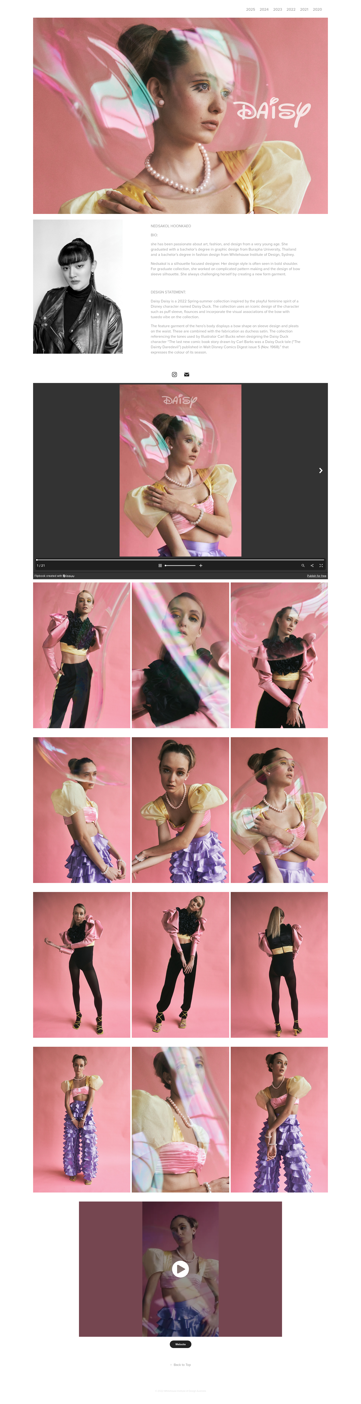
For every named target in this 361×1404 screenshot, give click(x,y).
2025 (250, 9)
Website (180, 1344)
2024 (264, 9)
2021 (304, 9)
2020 (317, 9)
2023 (277, 9)
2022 (291, 9)
